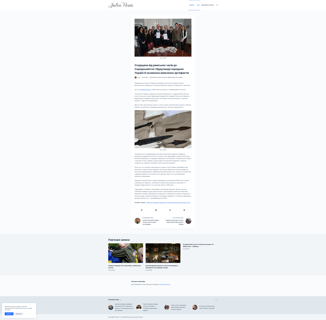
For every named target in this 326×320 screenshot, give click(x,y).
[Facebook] (142, 210)
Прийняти (9, 313)
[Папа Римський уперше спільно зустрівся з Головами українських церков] (138, 307)
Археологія (153, 77)
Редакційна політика (207, 5)
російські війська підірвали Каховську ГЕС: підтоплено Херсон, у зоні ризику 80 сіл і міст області (124, 307)
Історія (159, 77)
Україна (191, 5)
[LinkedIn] (184, 210)
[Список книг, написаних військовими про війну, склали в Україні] (166, 307)
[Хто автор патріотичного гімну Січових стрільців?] (194, 307)
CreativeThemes (138, 317)
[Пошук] (217, 5)
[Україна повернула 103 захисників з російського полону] (125, 253)
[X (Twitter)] (156, 210)
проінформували (145, 89)
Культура (164, 77)
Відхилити (19, 313)
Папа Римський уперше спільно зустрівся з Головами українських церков (150, 307)
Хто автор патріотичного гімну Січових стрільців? (207, 307)
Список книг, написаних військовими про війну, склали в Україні (178, 307)
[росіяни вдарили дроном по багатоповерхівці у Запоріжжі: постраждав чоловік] (163, 253)
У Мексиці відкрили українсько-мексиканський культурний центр (168, 202)
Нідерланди (171, 77)
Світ (198, 5)
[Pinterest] (170, 210)
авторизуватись (164, 284)
